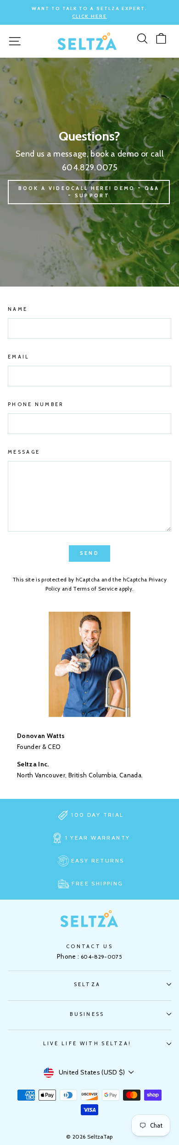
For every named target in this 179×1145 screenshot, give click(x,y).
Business (87, 1014)
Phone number (36, 404)
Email (19, 356)
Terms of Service (95, 589)
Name (18, 309)
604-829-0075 (101, 956)
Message (24, 452)
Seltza (87, 984)
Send (89, 553)
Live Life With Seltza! (87, 1043)
